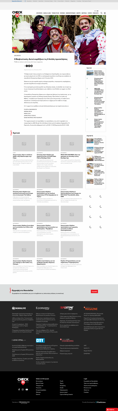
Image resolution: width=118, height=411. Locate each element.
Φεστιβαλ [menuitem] (84, 13)
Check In (67, 1)
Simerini (35, 1)
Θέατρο (38, 392)
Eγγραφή (94, 291)
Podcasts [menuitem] (95, 13)
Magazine (73, 1)
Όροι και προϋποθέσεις (91, 383)
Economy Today (49, 1)
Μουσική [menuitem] (62, 13)
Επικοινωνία (87, 388)
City (55, 1)
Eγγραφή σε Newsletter (91, 381)
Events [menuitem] (90, 13)
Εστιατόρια (39, 381)
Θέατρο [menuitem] (78, 13)
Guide (14, 152)
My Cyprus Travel (86, 1)
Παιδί (61, 381)
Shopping (62, 385)
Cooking (79, 1)
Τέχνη (61, 383)
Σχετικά (16, 133)
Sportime (41, 1)
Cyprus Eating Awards (66, 394)
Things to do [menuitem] (55, 13)
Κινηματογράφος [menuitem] (70, 13)
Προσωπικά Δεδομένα (90, 385)
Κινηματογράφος (41, 390)
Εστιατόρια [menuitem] (39, 13)
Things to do (39, 385)
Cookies (86, 392)
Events (38, 394)
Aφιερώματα (64, 390)
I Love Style (61, 1)
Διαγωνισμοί (17, 55)
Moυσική (38, 388)
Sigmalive (29, 1)
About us (86, 390)
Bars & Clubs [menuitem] (47, 13)
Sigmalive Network (17, 1)
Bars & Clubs (39, 383)
